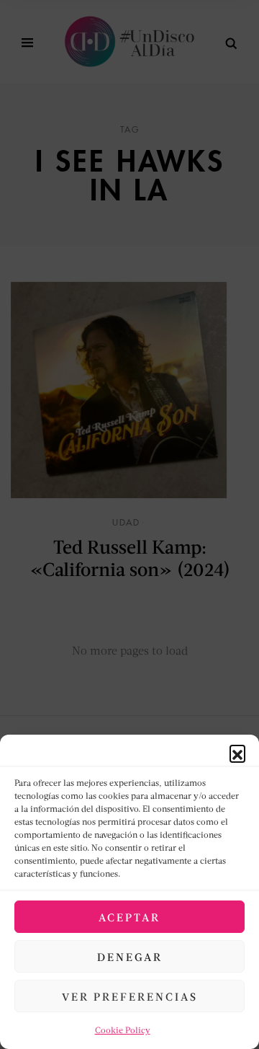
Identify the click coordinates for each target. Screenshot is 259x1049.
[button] (237, 752)
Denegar (130, 956)
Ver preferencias (130, 996)
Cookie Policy (122, 1029)
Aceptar (129, 917)
